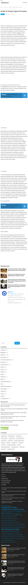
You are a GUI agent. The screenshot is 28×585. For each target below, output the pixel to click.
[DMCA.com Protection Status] (4, 429)
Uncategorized (4, 398)
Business (6, 7)
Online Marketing (5, 381)
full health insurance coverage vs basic (7, 515)
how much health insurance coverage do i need (9, 525)
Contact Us (3, 476)
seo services (4, 534)
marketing (3, 527)
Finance (2, 369)
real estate (17, 533)
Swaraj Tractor (14, 534)
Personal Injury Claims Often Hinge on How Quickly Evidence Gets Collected (16, 568)
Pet (1, 384)
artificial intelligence (5, 505)
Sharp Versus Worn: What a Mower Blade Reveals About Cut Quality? (17, 269)
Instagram (19, 525)
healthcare (21, 515)
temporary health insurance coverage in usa (8, 536)
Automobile (3, 357)
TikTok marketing (22, 536)
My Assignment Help (10, 529)
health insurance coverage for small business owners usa (10, 522)
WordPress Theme (16, 582)
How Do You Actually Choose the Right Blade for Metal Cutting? (16, 275)
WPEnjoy (23, 582)
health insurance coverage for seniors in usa (8, 520)
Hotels (2, 396)
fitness (19, 513)
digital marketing (6, 513)
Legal (2, 374)
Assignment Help (9, 507)
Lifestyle (3, 376)
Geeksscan (13, 294)
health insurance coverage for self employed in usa (9, 518)
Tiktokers (3, 391)
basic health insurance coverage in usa (7, 511)
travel (2, 538)
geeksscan (10, 292)
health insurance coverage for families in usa (8, 516)
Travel (2, 393)
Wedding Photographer (10, 540)
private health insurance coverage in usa (8, 533)
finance (16, 513)
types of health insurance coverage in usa (11, 538)
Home (2, 7)
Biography (3, 352)
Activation (3, 350)
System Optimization (6, 386)
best (15, 511)
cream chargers (23, 511)
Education (3, 362)
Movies (2, 367)
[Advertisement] (14, 20)
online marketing (4, 531)
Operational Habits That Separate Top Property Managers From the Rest (17, 286)
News (2, 379)
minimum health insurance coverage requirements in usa (15, 527)
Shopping (9, 534)
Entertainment (4, 364)
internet (23, 525)
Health (2, 372)
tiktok (17, 536)
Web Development (21, 538)
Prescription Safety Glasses (14, 531)
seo (20, 533)
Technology (3, 389)
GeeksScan (5, 3)
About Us (3, 474)
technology (20, 534)
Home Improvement (6, 359)
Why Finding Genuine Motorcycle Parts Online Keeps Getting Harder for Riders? (17, 281)
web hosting (3, 540)
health (16, 515)
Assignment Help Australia (12, 509)
